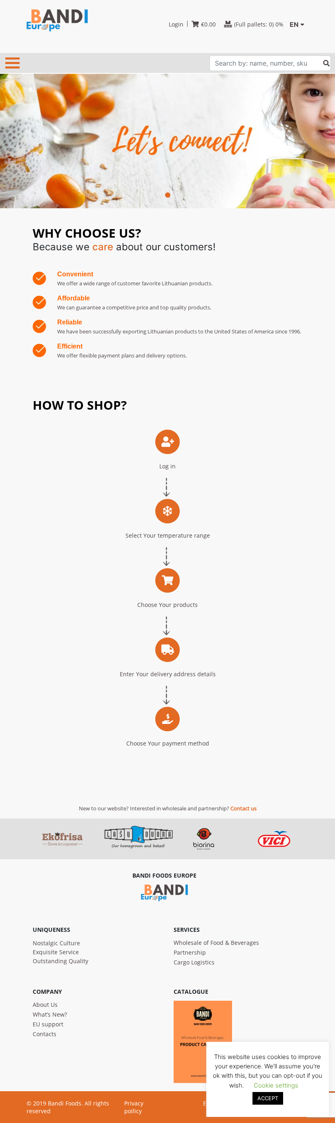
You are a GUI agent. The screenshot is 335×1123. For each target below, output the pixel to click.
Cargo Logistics (194, 962)
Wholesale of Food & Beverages (216, 942)
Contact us (243, 808)
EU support (48, 1024)
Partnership (190, 952)
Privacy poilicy (133, 1107)
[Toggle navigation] (12, 63)
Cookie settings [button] (276, 1085)
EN (294, 24)
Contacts (44, 1034)
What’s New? (50, 1014)
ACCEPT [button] (267, 1098)
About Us (45, 1004)
